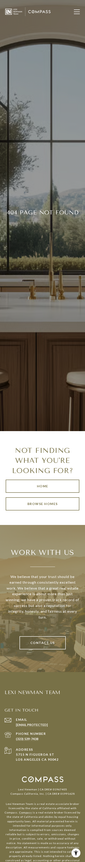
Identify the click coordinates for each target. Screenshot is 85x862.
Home (42, 486)
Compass (25, 812)
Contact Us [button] (42, 643)
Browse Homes (42, 504)
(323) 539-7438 (27, 739)
